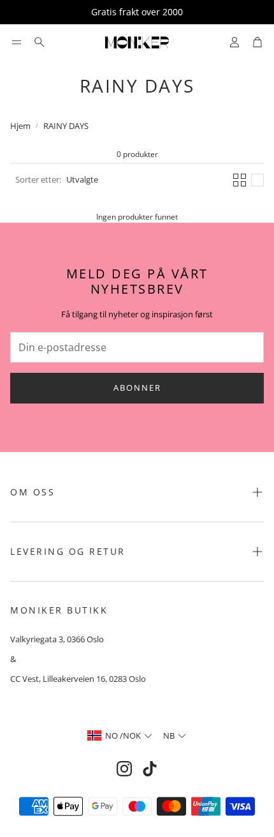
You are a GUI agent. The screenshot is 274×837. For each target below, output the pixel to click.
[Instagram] (124, 768)
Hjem (20, 126)
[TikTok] (149, 768)
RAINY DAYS (66, 126)
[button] (16, 42)
